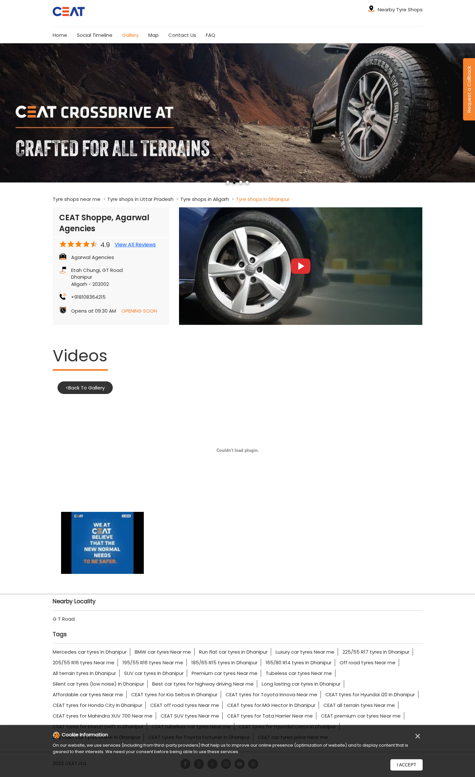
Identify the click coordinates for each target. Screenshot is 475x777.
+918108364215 (88, 297)
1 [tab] (227, 182)
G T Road (64, 619)
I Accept (406, 764)
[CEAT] (69, 12)
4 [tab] (247, 182)
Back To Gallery (85, 387)
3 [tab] (240, 182)
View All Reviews (135, 244)
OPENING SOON (139, 310)
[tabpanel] (237, 112)
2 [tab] (234, 182)
